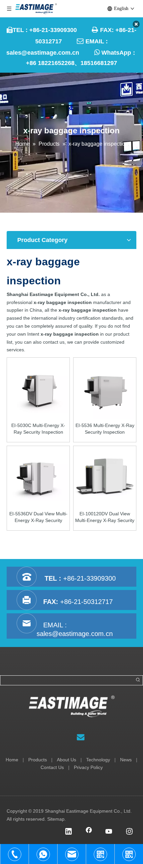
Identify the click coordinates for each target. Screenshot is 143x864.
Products (37, 759)
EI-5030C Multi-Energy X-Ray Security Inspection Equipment (38, 429)
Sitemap (56, 819)
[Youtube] (109, 832)
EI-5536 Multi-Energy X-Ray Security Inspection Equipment (104, 429)
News (126, 759)
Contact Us (52, 767)
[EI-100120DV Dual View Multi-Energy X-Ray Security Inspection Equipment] (104, 477)
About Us (66, 759)
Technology (98, 759)
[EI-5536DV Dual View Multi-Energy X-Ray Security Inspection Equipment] (38, 477)
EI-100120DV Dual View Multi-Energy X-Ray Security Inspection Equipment (104, 517)
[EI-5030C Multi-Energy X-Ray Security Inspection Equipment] (38, 388)
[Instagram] (129, 832)
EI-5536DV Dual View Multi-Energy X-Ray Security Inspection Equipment (38, 517)
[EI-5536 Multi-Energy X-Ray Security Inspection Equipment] (104, 388)
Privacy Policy (88, 767)
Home (12, 759)
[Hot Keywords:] (138, 680)
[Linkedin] (68, 832)
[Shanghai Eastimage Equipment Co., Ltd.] (72, 706)
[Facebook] (88, 832)
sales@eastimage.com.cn (42, 52)
